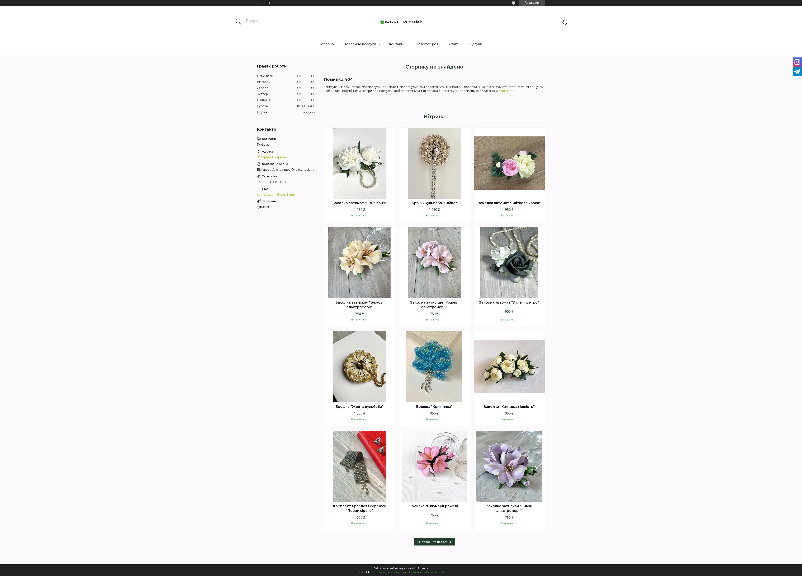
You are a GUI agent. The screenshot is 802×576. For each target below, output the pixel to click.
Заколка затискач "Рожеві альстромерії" (434, 304)
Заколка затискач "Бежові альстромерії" (359, 304)
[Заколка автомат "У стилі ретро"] (509, 262)
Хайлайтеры (507, 91)
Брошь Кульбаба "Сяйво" (434, 203)
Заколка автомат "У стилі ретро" (509, 302)
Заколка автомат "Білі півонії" (359, 203)
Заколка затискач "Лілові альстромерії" (509, 508)
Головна (327, 44)
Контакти (397, 44)
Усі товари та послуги (432, 541)
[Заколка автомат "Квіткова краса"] (509, 163)
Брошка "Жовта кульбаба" (359, 407)
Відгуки (475, 44)
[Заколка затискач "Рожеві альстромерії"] (434, 262)
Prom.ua (423, 568)
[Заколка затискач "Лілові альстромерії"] (509, 466)
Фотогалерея (426, 44)
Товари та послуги (360, 44)
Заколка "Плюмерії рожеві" (434, 506)
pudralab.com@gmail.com (276, 195)
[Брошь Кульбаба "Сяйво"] (434, 163)
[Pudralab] (389, 22)
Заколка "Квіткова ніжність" (509, 407)
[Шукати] (238, 22)
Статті (453, 44)
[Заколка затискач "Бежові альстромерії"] (359, 262)
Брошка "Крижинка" (434, 407)
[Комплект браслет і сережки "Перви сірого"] (359, 466)
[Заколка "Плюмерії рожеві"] (434, 466)
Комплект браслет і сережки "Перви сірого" (359, 508)
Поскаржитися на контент (389, 571)
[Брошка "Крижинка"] (434, 366)
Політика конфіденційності (426, 571)
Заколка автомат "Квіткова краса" (509, 203)
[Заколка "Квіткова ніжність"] (509, 366)
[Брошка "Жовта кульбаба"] (359, 366)
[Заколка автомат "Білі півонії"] (359, 163)
